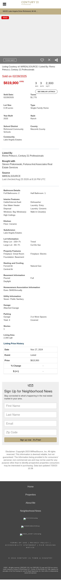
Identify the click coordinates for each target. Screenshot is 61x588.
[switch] (42, 60)
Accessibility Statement (20, 545)
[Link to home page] (30, 4)
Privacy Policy (39, 542)
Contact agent (10, 60)
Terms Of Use (18, 542)
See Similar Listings (46, 91)
